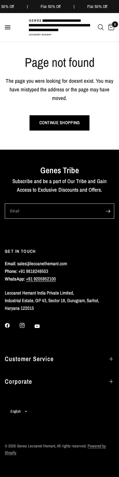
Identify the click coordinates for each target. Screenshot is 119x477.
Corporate (18, 381)
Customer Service (29, 358)
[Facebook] (12, 325)
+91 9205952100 (41, 278)
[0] (110, 27)
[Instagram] (27, 325)
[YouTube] (42, 326)
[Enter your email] (108, 211)
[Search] (101, 27)
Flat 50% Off (51, 6)
